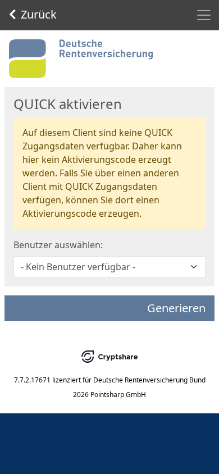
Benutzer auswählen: (58, 245)
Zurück (39, 14)
